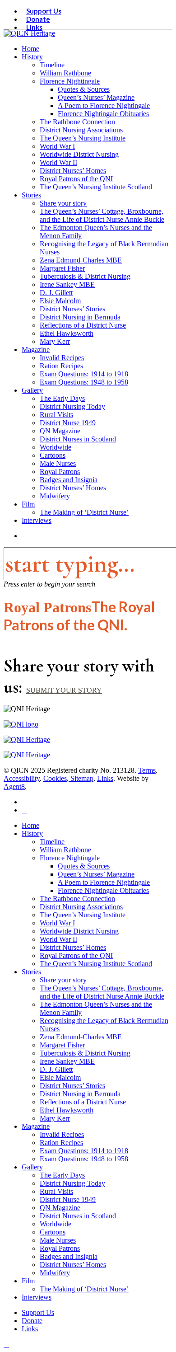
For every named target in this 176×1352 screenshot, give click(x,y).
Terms (147, 770)
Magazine (36, 1126)
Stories (31, 972)
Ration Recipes (61, 1142)
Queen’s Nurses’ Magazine (96, 874)
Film (28, 1281)
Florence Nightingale (70, 858)
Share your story (63, 980)
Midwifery (55, 1273)
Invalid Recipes (62, 1134)
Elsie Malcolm (60, 1077)
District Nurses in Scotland (78, 1216)
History (32, 833)
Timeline (52, 841)
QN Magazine (60, 1207)
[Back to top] (6, 1344)
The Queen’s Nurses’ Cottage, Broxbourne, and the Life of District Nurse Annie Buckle (102, 992)
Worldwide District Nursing (79, 931)
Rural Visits (56, 1191)
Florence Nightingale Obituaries (103, 890)
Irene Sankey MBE (67, 1061)
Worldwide (55, 1224)
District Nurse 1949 (68, 1199)
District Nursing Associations (81, 907)
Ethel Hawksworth (66, 1110)
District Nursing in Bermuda (80, 1094)
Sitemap (81, 778)
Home (30, 825)
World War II (58, 939)
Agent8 (14, 786)
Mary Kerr (55, 1118)
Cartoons (52, 1232)
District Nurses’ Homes (73, 947)
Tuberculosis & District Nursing (85, 1053)
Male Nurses (58, 1240)
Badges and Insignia (68, 1256)
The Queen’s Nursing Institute (82, 915)
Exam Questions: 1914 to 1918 (84, 1151)
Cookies (55, 778)
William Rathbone (65, 850)
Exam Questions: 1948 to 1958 (84, 1159)
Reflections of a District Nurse (83, 1102)
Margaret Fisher (62, 1045)
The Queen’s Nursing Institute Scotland (96, 963)
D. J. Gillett (56, 1069)
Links (105, 778)
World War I (57, 923)
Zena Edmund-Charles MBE (81, 1037)
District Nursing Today (72, 1183)
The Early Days (62, 1175)
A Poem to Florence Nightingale (104, 882)
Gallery (32, 1167)
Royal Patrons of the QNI (76, 955)
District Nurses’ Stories (72, 1085)
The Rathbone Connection (77, 898)
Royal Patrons (60, 1248)
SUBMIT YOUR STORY (64, 690)
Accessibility (22, 778)
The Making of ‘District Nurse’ (84, 1289)
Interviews (36, 1297)
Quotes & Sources (84, 866)
